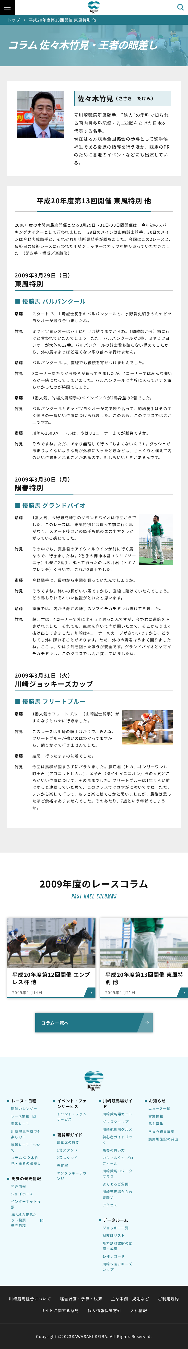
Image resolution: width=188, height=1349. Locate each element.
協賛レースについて (26, 1147)
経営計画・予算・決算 (81, 1299)
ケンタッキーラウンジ (72, 1176)
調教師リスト (114, 1235)
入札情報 (138, 1310)
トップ (13, 20)
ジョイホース (22, 1193)
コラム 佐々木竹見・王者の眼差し (26, 1160)
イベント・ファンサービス (72, 1116)
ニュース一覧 (159, 1108)
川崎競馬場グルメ (117, 1129)
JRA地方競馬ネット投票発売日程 (24, 1220)
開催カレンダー (24, 1108)
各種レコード (114, 1256)
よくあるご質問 (116, 1184)
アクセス (110, 1204)
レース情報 (20, 1116)
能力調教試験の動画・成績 (117, 1246)
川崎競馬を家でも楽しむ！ (26, 1134)
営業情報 (155, 1116)
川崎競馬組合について (30, 1299)
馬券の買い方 (114, 1150)
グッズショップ (116, 1121)
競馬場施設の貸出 (163, 1139)
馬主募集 (155, 1123)
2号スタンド (67, 1157)
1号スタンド (67, 1150)
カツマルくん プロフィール (118, 1160)
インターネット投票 (26, 1204)
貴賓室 (62, 1165)
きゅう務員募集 (161, 1131)
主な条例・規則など (130, 1299)
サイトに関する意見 (60, 1310)
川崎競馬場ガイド (117, 1113)
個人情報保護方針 (104, 1310)
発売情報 (18, 1186)
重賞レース (20, 1123)
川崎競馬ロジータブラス (117, 1173)
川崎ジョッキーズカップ (117, 1266)
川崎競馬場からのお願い (117, 1194)
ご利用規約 (168, 1299)
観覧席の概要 (68, 1142)
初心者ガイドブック (117, 1139)
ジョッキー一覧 (116, 1227)
